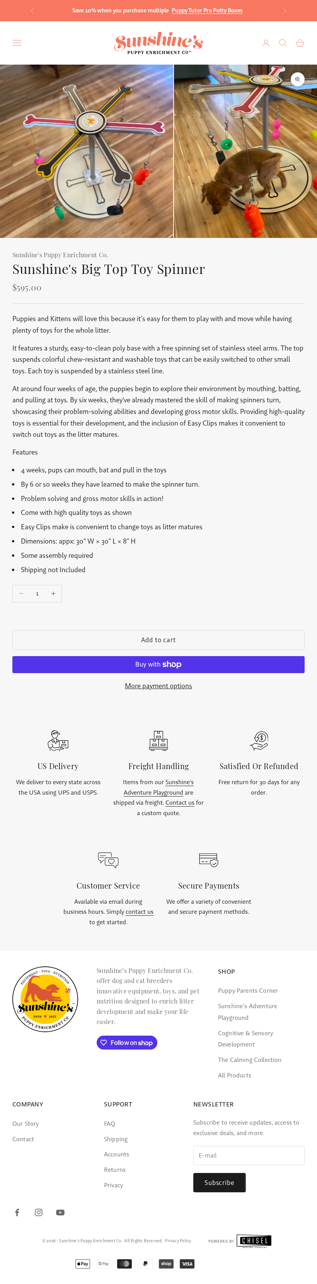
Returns (115, 1170)
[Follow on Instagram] (38, 1212)
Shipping (116, 1139)
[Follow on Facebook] (17, 1212)
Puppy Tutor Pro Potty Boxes (207, 10)
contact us (139, 912)
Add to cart (158, 640)
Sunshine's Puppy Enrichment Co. (60, 256)
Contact (23, 1139)
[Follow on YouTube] (60, 1212)
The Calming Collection (250, 1060)
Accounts (116, 1154)
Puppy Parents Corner (248, 991)
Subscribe (220, 1182)
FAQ (110, 1124)
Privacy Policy (178, 1241)
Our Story (25, 1124)
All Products (234, 1075)
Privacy (113, 1185)
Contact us (179, 802)
